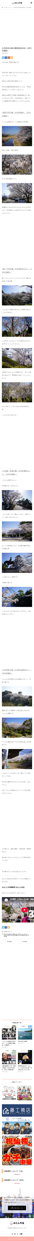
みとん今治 (18, 934)
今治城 (8, 935)
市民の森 (12, 935)
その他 (5, 931)
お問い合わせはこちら (17, 1208)
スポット (10, 931)
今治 (5, 935)
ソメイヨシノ (24, 934)
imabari (9, 934)
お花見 (13, 934)
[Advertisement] (17, 29)
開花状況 (23, 935)
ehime (5, 934)
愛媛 (16, 935)
